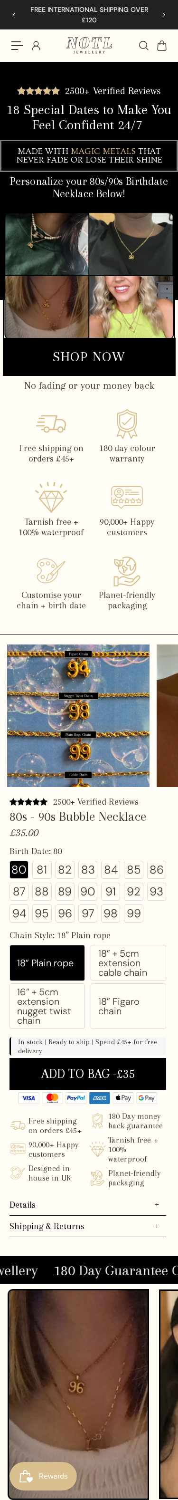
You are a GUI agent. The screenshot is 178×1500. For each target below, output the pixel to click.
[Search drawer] (143, 45)
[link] (89, 357)
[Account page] (36, 45)
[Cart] (161, 45)
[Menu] (17, 46)
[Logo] (89, 46)
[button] (18, 870)
